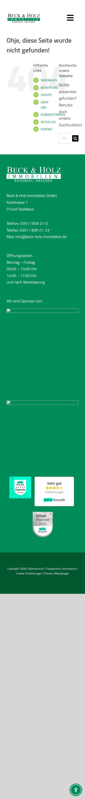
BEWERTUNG (49, 87)
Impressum (69, 568)
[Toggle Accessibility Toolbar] (76, 790)
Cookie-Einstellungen (29, 573)
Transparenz (53, 568)
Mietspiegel (61, 573)
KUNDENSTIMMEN (53, 114)
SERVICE (46, 94)
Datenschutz (35, 568)
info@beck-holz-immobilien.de (41, 237)
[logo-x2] (24, 13)
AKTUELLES (48, 122)
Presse (48, 573)
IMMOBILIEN (49, 80)
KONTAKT (47, 129)
